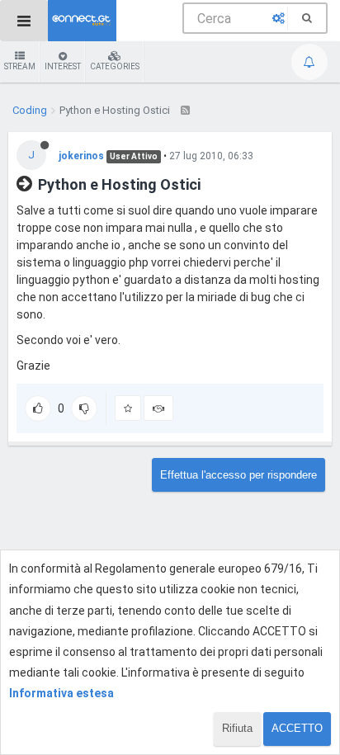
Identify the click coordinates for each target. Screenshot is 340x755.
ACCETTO (297, 728)
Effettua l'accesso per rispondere (238, 475)
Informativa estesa (61, 693)
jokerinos (81, 156)
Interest (63, 66)
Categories (114, 66)
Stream (19, 66)
